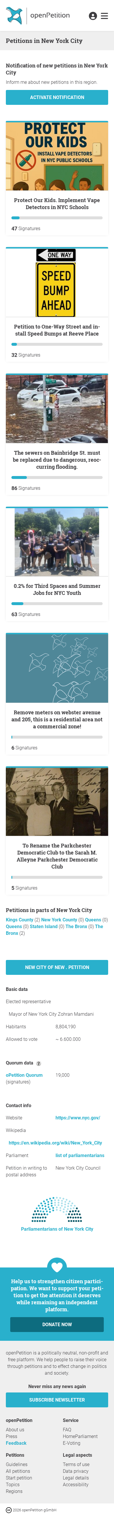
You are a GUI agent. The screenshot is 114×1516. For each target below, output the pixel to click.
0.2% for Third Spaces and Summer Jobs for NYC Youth (57, 589)
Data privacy (76, 1471)
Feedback (16, 1443)
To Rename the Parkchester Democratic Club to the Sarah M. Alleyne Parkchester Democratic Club (57, 856)
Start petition (19, 1478)
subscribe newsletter (57, 1400)
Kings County (20, 920)
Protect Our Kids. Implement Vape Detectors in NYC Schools (57, 204)
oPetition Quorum (24, 1075)
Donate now (57, 1324)
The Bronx (76, 926)
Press (11, 1436)
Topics (13, 1484)
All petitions (18, 1471)
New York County (59, 920)
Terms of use (76, 1464)
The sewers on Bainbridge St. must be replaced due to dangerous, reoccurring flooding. (57, 459)
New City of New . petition (57, 967)
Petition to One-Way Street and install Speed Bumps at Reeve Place (57, 330)
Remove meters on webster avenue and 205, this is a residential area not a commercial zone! (57, 719)
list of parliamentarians (80, 1155)
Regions (14, 1491)
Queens (93, 920)
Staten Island (44, 926)
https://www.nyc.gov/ (78, 1118)
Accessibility (76, 1484)
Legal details (76, 1478)
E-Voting (71, 1443)
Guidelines (16, 1464)
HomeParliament (80, 1436)
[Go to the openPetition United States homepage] (38, 15)
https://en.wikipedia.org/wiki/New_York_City (55, 1143)
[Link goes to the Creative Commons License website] (9, 1509)
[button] (93, 16)
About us (15, 1429)
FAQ (67, 1429)
